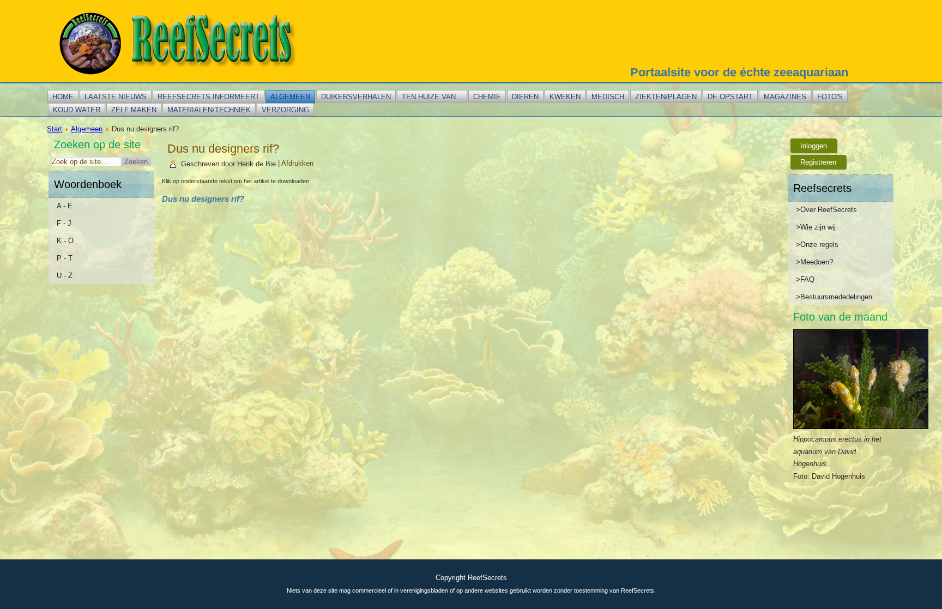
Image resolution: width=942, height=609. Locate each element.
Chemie (487, 97)
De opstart (730, 97)
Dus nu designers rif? (223, 148)
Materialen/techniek (209, 110)
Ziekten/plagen (666, 97)
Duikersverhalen (356, 97)
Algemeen (290, 97)
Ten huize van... (432, 97)
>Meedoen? (814, 262)
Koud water (76, 110)
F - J (64, 223)
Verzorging (285, 110)
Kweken (565, 97)
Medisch (607, 97)
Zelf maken (133, 110)
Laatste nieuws (115, 97)
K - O (65, 241)
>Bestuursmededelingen (834, 297)
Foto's (830, 97)
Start (54, 129)
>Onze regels (817, 244)
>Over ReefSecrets (826, 210)
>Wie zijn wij (816, 227)
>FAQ (805, 279)
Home (63, 97)
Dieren (525, 97)
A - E (65, 206)
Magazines (785, 97)
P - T (65, 258)
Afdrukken (297, 164)
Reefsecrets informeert (208, 97)
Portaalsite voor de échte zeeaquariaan (739, 72)
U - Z (65, 276)
